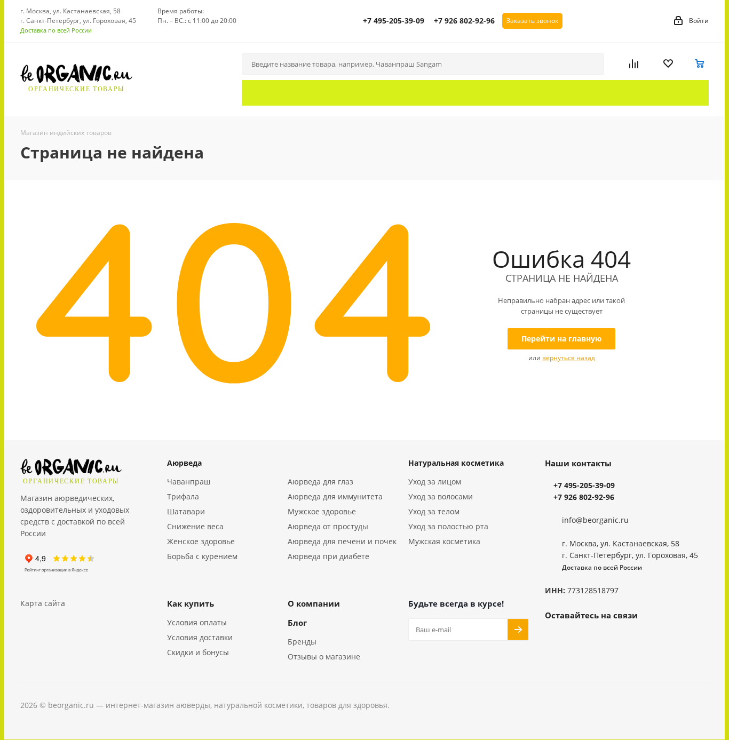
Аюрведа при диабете (328, 556)
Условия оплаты (197, 622)
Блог (297, 622)
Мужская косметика (444, 541)
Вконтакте (555, 639)
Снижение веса (195, 526)
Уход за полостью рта (448, 526)
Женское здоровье (201, 541)
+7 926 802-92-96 (464, 20)
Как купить (190, 603)
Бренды (302, 641)
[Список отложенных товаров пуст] (675, 64)
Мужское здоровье (322, 511)
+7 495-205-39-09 (393, 20)
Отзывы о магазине (324, 656)
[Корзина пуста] (700, 64)
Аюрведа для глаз (320, 481)
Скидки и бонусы (198, 652)
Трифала (183, 496)
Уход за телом (433, 511)
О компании (314, 603)
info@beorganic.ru (595, 520)
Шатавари (186, 511)
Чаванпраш (188, 481)
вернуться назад (568, 357)
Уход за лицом (434, 481)
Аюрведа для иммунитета (335, 496)
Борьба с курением (202, 556)
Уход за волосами (440, 496)
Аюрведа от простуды (328, 526)
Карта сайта (42, 603)
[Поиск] (591, 64)
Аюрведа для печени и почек (342, 541)
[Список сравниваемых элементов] (642, 64)
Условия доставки (200, 637)
